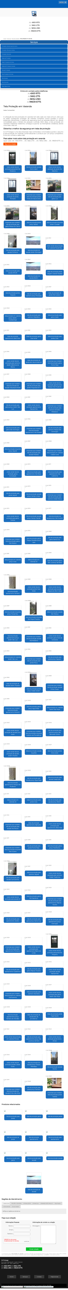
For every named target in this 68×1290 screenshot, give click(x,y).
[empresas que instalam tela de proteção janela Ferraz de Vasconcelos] (33, 184)
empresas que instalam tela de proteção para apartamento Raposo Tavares (55, 901)
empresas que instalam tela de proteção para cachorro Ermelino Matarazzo (55, 409)
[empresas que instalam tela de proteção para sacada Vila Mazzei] (12, 817)
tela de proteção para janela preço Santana (33, 1088)
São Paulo (58, 1203)
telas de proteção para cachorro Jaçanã (34, 873)
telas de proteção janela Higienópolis (54, 1015)
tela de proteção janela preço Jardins (34, 223)
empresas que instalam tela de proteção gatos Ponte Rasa (55, 363)
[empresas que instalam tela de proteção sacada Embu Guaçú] (54, 678)
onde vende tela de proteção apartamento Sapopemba (34, 407)
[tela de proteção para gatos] (13, 1153)
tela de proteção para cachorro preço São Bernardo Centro (54, 732)
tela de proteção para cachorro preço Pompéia (33, 295)
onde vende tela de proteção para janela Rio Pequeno (54, 952)
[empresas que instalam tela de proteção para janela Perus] (33, 651)
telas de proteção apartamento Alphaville (34, 824)
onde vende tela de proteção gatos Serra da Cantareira (54, 638)
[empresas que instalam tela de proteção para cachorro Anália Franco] (54, 488)
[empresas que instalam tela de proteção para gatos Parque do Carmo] (12, 212)
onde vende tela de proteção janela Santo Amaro (54, 1039)
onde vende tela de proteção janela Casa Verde (33, 589)
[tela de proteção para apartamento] (55, 1132)
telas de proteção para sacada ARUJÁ (13, 272)
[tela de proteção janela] (55, 1111)
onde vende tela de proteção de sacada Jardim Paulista (13, 753)
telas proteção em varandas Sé (33, 560)
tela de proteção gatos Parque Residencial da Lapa (34, 540)
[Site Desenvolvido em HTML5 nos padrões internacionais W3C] (38, 1287)
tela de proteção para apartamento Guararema (12, 970)
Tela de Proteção (6, 70)
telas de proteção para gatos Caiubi (55, 316)
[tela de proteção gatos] (34, 1111)
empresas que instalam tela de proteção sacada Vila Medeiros (33, 638)
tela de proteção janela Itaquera (13, 294)
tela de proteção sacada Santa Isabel (33, 168)
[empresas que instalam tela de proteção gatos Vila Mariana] (12, 532)
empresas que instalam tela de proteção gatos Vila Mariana (12, 541)
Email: (11, 1230)
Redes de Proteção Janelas (8, 66)
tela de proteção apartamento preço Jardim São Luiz (13, 638)
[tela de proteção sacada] (55, 1153)
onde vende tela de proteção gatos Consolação (13, 474)
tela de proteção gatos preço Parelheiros (55, 847)
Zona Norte (6, 1206)
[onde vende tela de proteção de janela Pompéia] (12, 184)
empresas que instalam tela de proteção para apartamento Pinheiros (12, 949)
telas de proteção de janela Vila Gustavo (54, 294)
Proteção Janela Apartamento (9, 46)
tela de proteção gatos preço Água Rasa (34, 707)
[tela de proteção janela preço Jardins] (33, 212)
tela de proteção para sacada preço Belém (54, 801)
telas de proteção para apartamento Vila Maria (34, 473)
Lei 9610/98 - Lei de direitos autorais (52, 1254)
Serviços (34, 42)
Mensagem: (36, 1226)
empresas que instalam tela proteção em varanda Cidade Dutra (55, 452)
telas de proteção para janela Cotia (55, 337)
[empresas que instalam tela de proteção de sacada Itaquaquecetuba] (12, 376)
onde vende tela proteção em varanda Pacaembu (55, 247)
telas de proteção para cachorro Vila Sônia (34, 993)
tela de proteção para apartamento (55, 1138)
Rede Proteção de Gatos (8, 62)
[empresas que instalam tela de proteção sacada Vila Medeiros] (33, 629)
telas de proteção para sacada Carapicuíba (55, 778)
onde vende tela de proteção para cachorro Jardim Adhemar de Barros (13, 364)
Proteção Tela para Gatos (8, 50)
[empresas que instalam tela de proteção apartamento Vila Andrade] (33, 421)
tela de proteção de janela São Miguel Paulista (34, 618)
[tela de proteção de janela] (13, 1132)
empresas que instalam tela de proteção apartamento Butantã (12, 710)
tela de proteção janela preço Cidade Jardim (34, 690)
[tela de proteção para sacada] (34, 1153)
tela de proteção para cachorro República (33, 316)
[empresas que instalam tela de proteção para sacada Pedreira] (33, 443)
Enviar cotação (34, 1249)
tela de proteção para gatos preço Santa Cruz (33, 920)
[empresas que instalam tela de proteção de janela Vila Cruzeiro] (12, 840)
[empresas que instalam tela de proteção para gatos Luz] (54, 184)
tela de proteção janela (55, 1116)
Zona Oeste (15, 1206)
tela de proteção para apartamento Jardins (12, 920)
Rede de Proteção (6, 58)
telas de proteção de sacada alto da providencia (33, 1016)
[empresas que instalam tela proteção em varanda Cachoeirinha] (12, 986)
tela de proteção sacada (55, 1158)
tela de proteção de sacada (34, 1190)
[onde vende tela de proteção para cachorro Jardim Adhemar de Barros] (12, 354)
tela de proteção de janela (13, 1138)
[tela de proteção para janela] (13, 1111)
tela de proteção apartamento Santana (12, 592)
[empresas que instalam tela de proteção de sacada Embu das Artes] (12, 1082)
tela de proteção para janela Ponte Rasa (33, 847)
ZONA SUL (36, 1203)
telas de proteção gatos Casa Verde (33, 337)
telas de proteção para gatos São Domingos (13, 428)
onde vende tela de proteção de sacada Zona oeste (13, 732)
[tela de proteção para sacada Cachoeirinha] (12, 867)
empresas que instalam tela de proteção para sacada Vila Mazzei (12, 826)
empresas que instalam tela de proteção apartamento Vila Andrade (34, 430)
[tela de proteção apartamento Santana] (12, 581)
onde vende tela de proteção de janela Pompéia (13, 197)
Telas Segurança (6, 86)
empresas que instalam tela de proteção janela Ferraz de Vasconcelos (34, 197)
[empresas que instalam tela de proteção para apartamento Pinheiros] (12, 940)
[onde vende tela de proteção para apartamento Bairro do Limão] (33, 940)
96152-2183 (36, 28)
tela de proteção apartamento (34, 1138)
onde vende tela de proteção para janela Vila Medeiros (12, 169)
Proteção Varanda (6, 54)
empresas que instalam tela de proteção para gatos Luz (55, 197)
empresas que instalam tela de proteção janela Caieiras (55, 1094)
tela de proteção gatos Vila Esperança (34, 897)
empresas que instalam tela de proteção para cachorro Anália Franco (55, 497)
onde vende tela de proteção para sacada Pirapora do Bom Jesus (55, 589)
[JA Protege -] (34, 13)
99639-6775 (35, 31)
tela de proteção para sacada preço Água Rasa (33, 779)
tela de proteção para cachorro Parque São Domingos (54, 429)
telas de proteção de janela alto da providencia (34, 361)
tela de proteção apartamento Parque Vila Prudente (12, 784)
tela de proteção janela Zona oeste (55, 752)
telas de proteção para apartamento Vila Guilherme (55, 474)
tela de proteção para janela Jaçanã (12, 494)
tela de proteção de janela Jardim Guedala (55, 223)
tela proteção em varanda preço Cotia (13, 560)
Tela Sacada (5, 78)
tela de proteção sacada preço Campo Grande (33, 517)
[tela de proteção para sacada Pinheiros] (12, 239)
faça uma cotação (10, 144)
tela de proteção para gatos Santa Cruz (54, 538)
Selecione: (6, 1203)
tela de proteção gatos (34, 1116)
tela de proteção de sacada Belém (34, 277)
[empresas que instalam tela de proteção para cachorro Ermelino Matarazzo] (54, 399)
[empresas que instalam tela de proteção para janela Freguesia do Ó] (33, 376)
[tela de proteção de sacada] (34, 1179)
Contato (39, 1276)
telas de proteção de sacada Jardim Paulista (13, 684)
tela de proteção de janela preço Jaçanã (13, 450)
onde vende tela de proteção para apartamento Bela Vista (54, 826)
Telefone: (10, 1234)
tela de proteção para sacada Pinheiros (12, 251)
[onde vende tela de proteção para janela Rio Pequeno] (54, 940)
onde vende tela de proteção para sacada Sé (12, 898)
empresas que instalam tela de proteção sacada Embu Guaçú (54, 687)
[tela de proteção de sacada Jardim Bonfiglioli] (33, 239)
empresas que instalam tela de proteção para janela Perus (34, 661)
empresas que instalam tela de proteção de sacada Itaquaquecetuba (12, 385)
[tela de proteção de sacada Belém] (33, 265)
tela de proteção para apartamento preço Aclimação (54, 921)
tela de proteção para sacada (34, 1159)
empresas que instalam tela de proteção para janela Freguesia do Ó (34, 385)
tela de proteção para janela (13, 1117)
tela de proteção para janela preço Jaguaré (54, 658)
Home (11, 1276)
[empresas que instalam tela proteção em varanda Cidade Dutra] (54, 443)
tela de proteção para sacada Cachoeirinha (12, 878)
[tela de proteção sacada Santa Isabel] (33, 156)
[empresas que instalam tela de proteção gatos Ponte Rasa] (54, 354)
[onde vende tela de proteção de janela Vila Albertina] (54, 156)
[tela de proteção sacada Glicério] (54, 1056)
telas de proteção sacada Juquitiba (33, 752)
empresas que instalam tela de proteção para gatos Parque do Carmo (12, 224)
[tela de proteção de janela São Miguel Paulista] (33, 606)
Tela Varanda (5, 82)
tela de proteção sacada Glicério (54, 1068)
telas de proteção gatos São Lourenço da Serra (54, 561)
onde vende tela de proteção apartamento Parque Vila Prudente (55, 385)
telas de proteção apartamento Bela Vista (12, 337)
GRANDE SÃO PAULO (47, 1203)
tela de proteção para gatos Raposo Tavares (34, 970)
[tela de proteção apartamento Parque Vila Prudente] (12, 772)
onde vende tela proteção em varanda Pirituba (13, 1038)
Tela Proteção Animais (7, 74)
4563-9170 (36, 22)
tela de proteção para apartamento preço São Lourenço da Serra (33, 1039)
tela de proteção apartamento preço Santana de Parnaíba (12, 1016)
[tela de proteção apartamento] (34, 1132)
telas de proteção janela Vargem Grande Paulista (54, 272)
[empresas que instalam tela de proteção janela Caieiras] (54, 1082)
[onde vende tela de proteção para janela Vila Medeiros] (12, 156)
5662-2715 (36, 25)
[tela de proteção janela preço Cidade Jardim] (33, 678)
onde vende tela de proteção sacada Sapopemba (55, 971)
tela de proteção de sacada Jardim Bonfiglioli (33, 251)
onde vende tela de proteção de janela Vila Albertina (55, 169)
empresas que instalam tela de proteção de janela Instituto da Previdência (34, 733)
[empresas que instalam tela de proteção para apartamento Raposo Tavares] (54, 890)
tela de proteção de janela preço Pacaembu (13, 613)
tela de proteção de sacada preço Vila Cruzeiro (55, 517)
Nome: (11, 1226)
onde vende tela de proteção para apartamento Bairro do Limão (34, 950)
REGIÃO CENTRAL (17, 1203)
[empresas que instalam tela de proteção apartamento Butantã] (12, 701)
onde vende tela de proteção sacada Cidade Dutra (12, 1064)
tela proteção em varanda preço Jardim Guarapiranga (13, 318)
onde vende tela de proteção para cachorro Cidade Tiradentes (55, 875)
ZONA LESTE (27, 1203)
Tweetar (6, 113)
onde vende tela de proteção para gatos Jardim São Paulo (55, 994)
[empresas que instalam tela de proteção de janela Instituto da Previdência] (33, 724)
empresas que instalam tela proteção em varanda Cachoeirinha (13, 995)
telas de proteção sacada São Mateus (54, 613)
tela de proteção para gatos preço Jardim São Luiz (12, 407)
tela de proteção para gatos (13, 1159)
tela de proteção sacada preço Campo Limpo (33, 495)
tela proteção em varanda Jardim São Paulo (55, 708)
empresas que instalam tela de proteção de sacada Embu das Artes (12, 1091)
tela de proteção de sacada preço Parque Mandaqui (33, 1064)
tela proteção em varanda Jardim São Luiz (13, 658)
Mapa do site (54, 1276)
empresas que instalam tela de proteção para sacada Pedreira (34, 452)
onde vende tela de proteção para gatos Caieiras (13, 518)
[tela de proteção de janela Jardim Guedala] (54, 212)
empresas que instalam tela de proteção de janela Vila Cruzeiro (13, 849)
